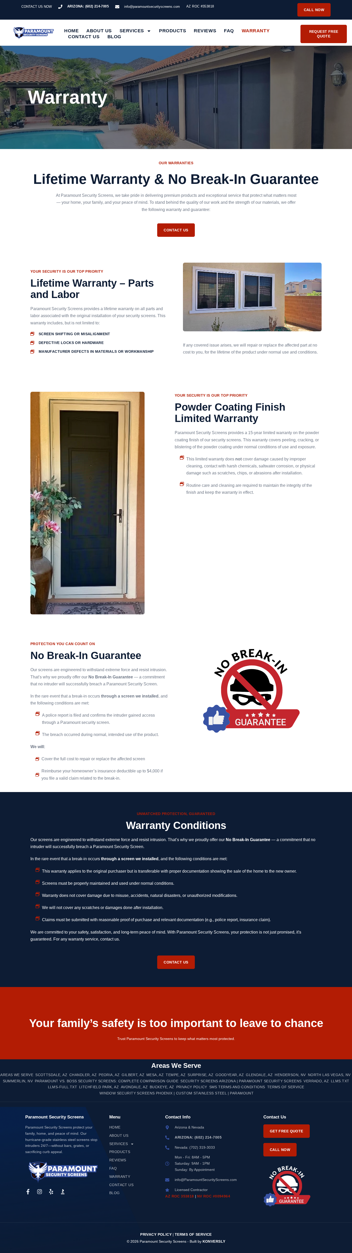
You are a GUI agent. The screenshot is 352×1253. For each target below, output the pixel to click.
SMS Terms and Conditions (237, 1087)
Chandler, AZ (83, 1075)
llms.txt (340, 1081)
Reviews (205, 30)
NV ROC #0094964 (213, 1196)
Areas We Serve (16, 1075)
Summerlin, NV (18, 1081)
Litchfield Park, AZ (99, 1087)
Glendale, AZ (259, 1075)
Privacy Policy (191, 1087)
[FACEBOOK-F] (28, 1191)
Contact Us (83, 36)
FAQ (229, 30)
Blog (114, 36)
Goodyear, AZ (229, 1075)
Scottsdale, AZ (51, 1075)
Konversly (214, 1241)
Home (71, 30)
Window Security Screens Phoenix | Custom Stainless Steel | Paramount (176, 1093)
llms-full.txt (62, 1087)
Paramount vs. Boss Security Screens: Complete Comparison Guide (106, 1081)
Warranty (256, 30)
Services (132, 30)
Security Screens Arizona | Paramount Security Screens (240, 1081)
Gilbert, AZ (133, 1075)
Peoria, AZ (109, 1075)
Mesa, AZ (155, 1075)
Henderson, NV (290, 1075)
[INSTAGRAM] (39, 1191)
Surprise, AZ (200, 1075)
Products (172, 30)
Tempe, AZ (176, 1075)
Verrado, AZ (316, 1081)
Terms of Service (285, 1087)
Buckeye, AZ (162, 1087)
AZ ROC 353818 (179, 1196)
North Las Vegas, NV (329, 1075)
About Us (99, 30)
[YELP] (51, 1191)
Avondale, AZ (134, 1087)
